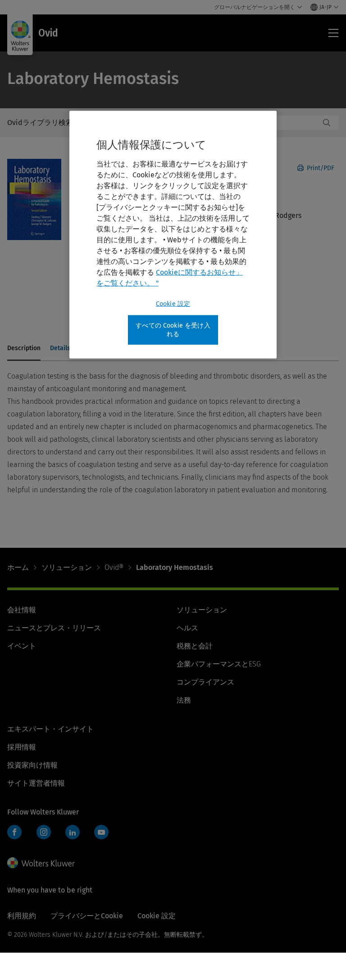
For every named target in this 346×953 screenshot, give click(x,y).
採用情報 (21, 747)
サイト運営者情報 (36, 783)
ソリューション (66, 567)
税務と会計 (195, 646)
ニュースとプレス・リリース (54, 628)
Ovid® (114, 567)
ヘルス (187, 628)
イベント (21, 646)
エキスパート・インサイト (50, 729)
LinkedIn (72, 832)
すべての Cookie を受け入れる (173, 329)
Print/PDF (319, 168)
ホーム (18, 567)
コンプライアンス (205, 682)
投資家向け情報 (32, 765)
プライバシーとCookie (86, 915)
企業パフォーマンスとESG (219, 664)
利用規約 (21, 915)
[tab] (24, 349)
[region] (173, 234)
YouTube (101, 832)
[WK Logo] (41, 862)
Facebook (14, 832)
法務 (184, 700)
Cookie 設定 (173, 303)
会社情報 (21, 610)
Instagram (43, 832)
